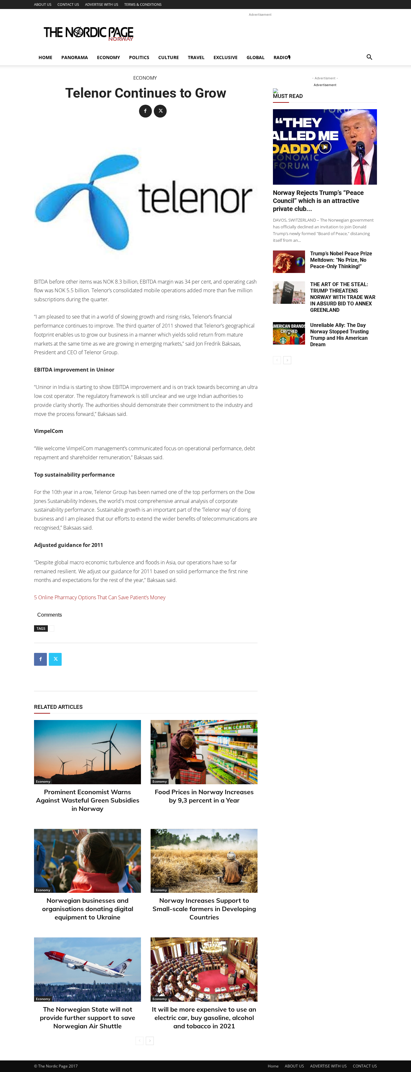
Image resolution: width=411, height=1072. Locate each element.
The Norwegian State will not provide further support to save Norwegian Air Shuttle (87, 1017)
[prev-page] (140, 1041)
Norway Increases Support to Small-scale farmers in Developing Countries (204, 908)
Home (45, 57)
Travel (196, 57)
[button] (369, 58)
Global (256, 57)
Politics (139, 57)
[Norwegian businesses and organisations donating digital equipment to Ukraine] (87, 861)
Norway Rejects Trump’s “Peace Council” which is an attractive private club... (318, 201)
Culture (168, 57)
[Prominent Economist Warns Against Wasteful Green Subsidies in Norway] (87, 752)
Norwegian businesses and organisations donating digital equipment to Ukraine (87, 908)
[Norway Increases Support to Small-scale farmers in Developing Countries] (204, 861)
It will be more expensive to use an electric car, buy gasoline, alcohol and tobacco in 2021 (204, 1017)
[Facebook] (145, 111)
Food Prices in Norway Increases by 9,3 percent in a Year (204, 796)
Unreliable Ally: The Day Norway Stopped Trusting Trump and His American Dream (339, 334)
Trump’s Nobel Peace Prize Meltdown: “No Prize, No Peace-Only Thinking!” (341, 259)
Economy (108, 57)
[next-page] (150, 1041)
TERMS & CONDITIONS (143, 4)
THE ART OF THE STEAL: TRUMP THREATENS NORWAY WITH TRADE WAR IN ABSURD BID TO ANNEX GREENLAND (342, 297)
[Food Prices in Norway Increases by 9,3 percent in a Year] (204, 752)
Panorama (74, 57)
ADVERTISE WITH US (101, 4)
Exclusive (226, 57)
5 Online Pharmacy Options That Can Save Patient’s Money (99, 597)
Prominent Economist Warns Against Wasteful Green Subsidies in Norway (87, 800)
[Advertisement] (260, 32)
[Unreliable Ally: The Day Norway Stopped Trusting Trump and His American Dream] (289, 333)
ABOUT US (42, 4)
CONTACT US (68, 4)
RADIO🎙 (282, 57)
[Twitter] (160, 111)
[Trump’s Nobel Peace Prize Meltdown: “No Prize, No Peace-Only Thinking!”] (289, 261)
